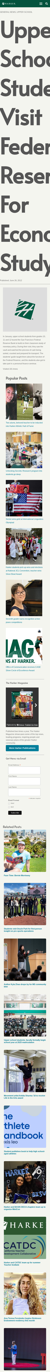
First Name (12, 776)
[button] (41, 3)
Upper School (24, 12)
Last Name (12, 787)
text (12, 807)
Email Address (14, 765)
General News (8, 12)
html (12, 803)
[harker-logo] (9, 3)
